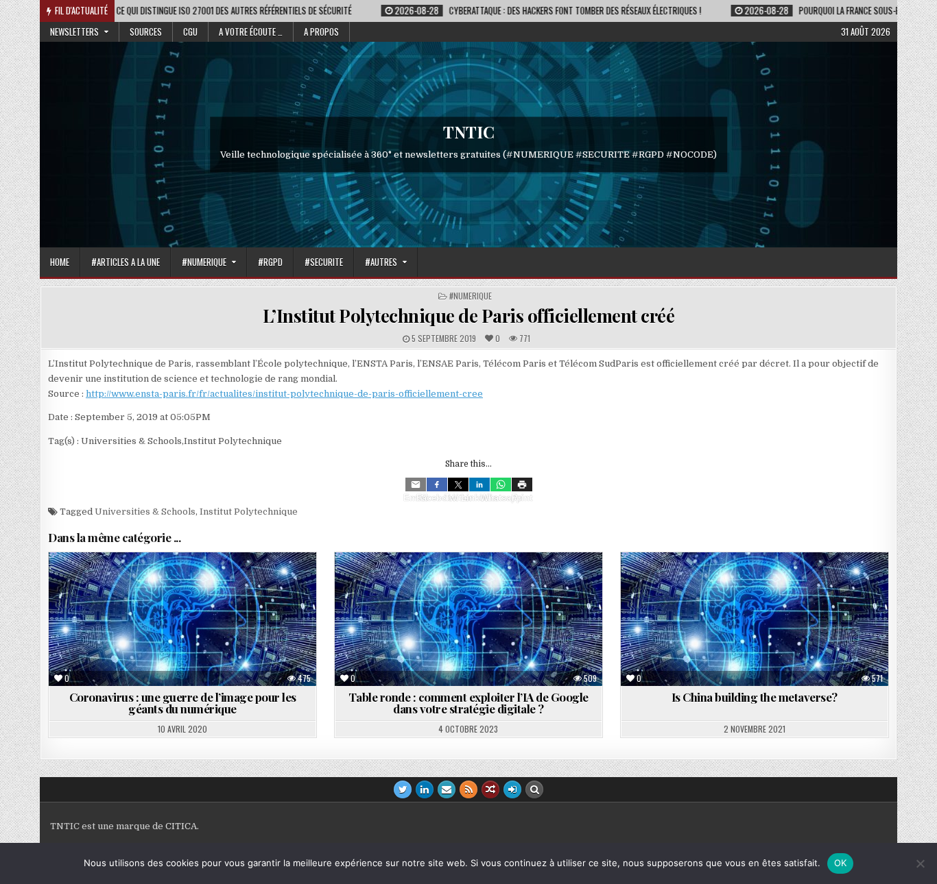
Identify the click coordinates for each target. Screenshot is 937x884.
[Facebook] (437, 484)
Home (59, 262)
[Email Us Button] (446, 789)
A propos (321, 31)
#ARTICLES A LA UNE (125, 262)
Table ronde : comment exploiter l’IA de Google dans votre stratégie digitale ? (468, 702)
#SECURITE (324, 262)
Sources (146, 31)
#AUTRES (381, 262)
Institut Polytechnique (249, 511)
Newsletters (74, 31)
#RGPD (270, 262)
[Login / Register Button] (512, 789)
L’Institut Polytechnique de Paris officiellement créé (469, 316)
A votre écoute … (251, 31)
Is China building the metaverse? (755, 696)
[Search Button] (534, 789)
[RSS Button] (468, 789)
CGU (190, 31)
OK (840, 862)
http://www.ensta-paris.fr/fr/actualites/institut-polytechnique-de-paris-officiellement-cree (284, 394)
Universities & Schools (145, 511)
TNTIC (469, 132)
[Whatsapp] (500, 484)
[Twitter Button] (403, 789)
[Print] (522, 484)
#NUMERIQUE (204, 262)
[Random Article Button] (490, 789)
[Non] (920, 863)
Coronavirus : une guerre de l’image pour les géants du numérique (182, 702)
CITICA (181, 826)
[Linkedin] (479, 484)
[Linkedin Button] (425, 789)
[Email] (415, 484)
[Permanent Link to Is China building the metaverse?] (754, 619)
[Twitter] (458, 484)
